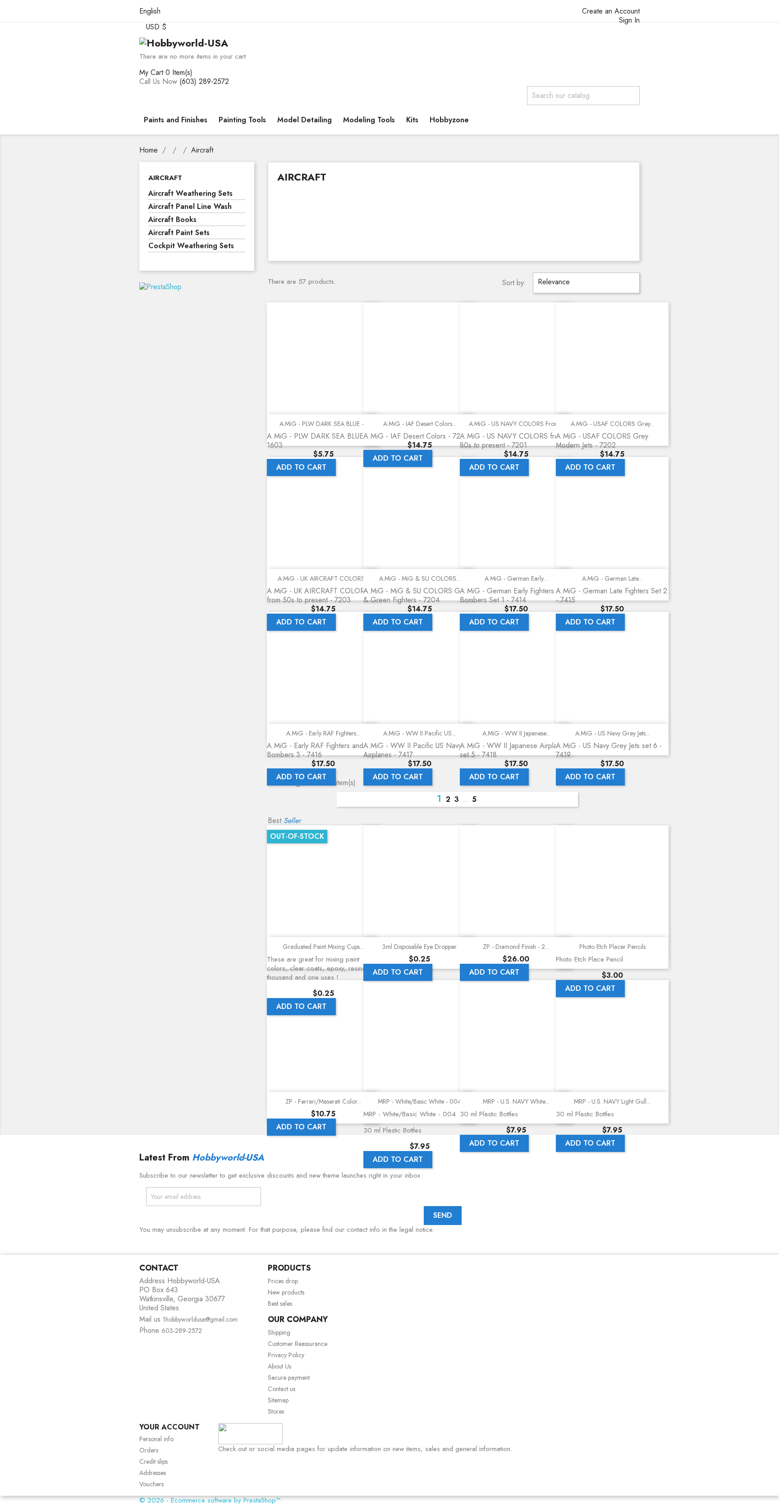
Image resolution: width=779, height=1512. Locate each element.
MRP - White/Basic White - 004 (419, 1101)
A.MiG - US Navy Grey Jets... (612, 733)
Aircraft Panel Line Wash (190, 207)
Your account (169, 1427)
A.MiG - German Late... (612, 578)
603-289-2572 (181, 1330)
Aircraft (165, 178)
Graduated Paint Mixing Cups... (323, 946)
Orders (148, 1450)
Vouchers (151, 1484)
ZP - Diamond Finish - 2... (516, 946)
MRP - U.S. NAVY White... (516, 1101)
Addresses (152, 1472)
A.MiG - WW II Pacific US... (419, 733)
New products (286, 1292)
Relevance (585, 283)
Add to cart (301, 467)
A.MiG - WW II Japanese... (516, 733)
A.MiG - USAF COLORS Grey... (612, 423)
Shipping (279, 1332)
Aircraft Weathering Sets (190, 194)
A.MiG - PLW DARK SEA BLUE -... (323, 423)
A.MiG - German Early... (516, 578)
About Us (279, 1366)
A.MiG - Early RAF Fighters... (323, 733)
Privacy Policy (286, 1354)
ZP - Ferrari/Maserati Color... (323, 1101)
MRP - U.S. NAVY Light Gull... (612, 1101)
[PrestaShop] (160, 286)
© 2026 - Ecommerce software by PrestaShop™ (209, 1500)
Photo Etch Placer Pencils (612, 946)
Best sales (280, 1303)
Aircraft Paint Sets (179, 233)
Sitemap (278, 1400)
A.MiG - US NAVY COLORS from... (516, 423)
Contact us (281, 1388)
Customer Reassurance (297, 1343)
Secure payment (289, 1377)
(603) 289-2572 (204, 81)
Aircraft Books (172, 220)
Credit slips (153, 1461)
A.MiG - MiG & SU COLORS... (419, 578)
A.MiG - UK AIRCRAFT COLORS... (323, 578)
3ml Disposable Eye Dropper (419, 946)
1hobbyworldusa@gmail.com (200, 1319)
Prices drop (283, 1280)
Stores (276, 1411)
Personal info (156, 1438)
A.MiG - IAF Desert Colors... (419, 423)
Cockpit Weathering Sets (191, 246)
